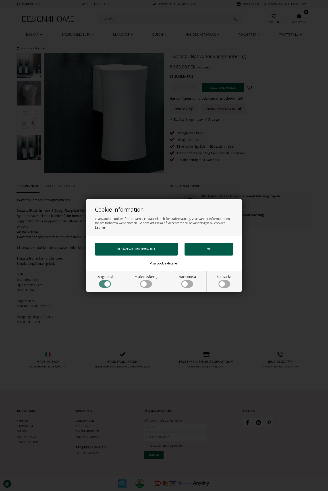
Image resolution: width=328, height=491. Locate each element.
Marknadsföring (146, 276)
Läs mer (101, 227)
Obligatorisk (105, 276)
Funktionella (187, 276)
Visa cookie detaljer (164, 263)
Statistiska (224, 276)
